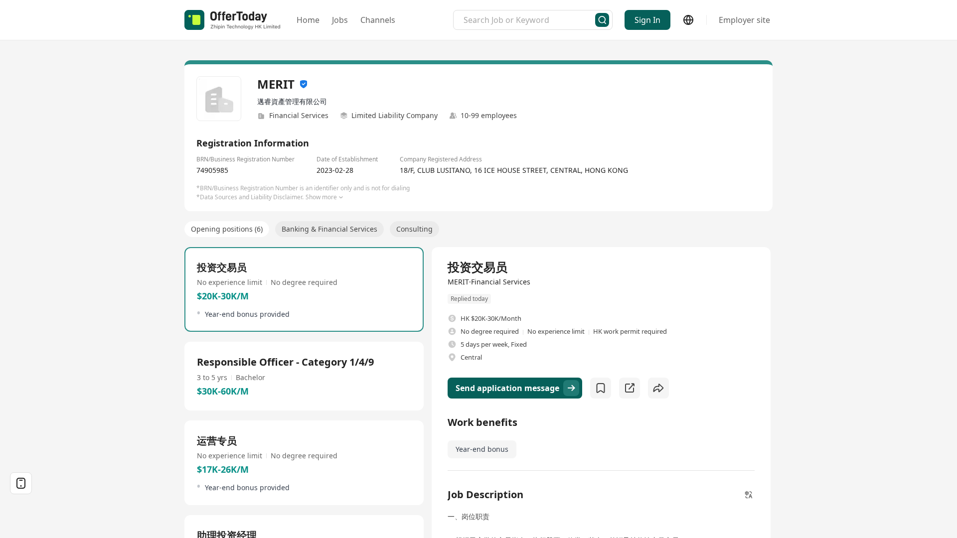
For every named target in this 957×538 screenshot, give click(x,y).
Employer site (744, 19)
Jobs (340, 19)
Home (308, 19)
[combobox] (529, 20)
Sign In (647, 19)
